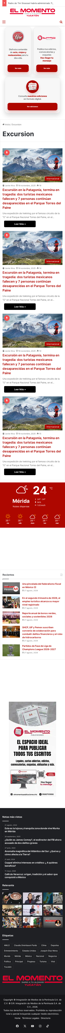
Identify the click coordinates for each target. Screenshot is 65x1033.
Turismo (43, 961)
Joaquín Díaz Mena (49, 950)
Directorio (45, 1018)
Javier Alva (10, 185)
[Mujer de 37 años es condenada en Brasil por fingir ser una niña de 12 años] (53, 910)
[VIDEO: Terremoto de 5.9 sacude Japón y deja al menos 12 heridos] (53, 898)
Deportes (55, 945)
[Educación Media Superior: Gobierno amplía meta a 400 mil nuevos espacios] (12, 910)
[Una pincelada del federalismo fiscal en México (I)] (11, 588)
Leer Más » (20, 224)
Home (18, 1018)
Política (7, 961)
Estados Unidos (29, 950)
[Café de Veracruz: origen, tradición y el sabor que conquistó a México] (12, 898)
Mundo (7, 956)
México (28, 956)
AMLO (7, 945)
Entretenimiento (11, 950)
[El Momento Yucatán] (32, 12)
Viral (53, 961)
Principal (19, 961)
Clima (43, 945)
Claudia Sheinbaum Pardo (25, 945)
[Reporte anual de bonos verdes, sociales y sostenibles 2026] (11, 618)
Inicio (7, 124)
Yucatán (8, 967)
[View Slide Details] (32, 749)
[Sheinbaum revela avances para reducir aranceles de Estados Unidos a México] (32, 922)
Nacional (40, 956)
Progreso (31, 961)
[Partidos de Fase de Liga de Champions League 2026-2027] (11, 650)
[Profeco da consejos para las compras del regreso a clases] (12, 922)
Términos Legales (30, 1018)
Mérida (18, 956)
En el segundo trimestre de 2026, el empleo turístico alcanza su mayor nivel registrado (41, 601)
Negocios (52, 956)
